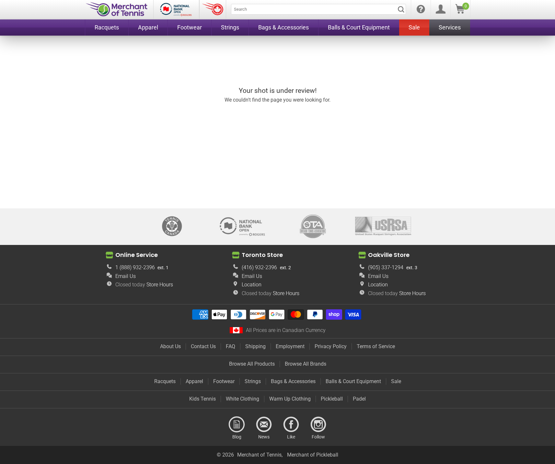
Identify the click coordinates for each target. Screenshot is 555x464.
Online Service (136, 255)
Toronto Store (262, 255)
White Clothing (242, 399)
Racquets (165, 381)
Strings (253, 381)
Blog (237, 424)
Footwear (224, 381)
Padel (359, 399)
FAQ (230, 346)
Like (291, 424)
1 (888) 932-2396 (135, 267)
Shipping (255, 346)
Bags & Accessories (293, 381)
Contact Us (203, 346)
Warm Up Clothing (290, 399)
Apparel (194, 381)
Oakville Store (389, 255)
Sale (396, 381)
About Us (170, 346)
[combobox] (318, 9)
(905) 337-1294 (385, 267)
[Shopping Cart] (460, 12)
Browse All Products (252, 364)
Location (251, 285)
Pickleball (332, 399)
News (264, 424)
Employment (290, 346)
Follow (318, 424)
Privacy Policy (331, 346)
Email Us (125, 276)
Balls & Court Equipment (353, 381)
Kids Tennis (202, 399)
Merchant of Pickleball (312, 455)
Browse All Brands (305, 364)
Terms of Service (376, 346)
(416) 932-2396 (259, 267)
